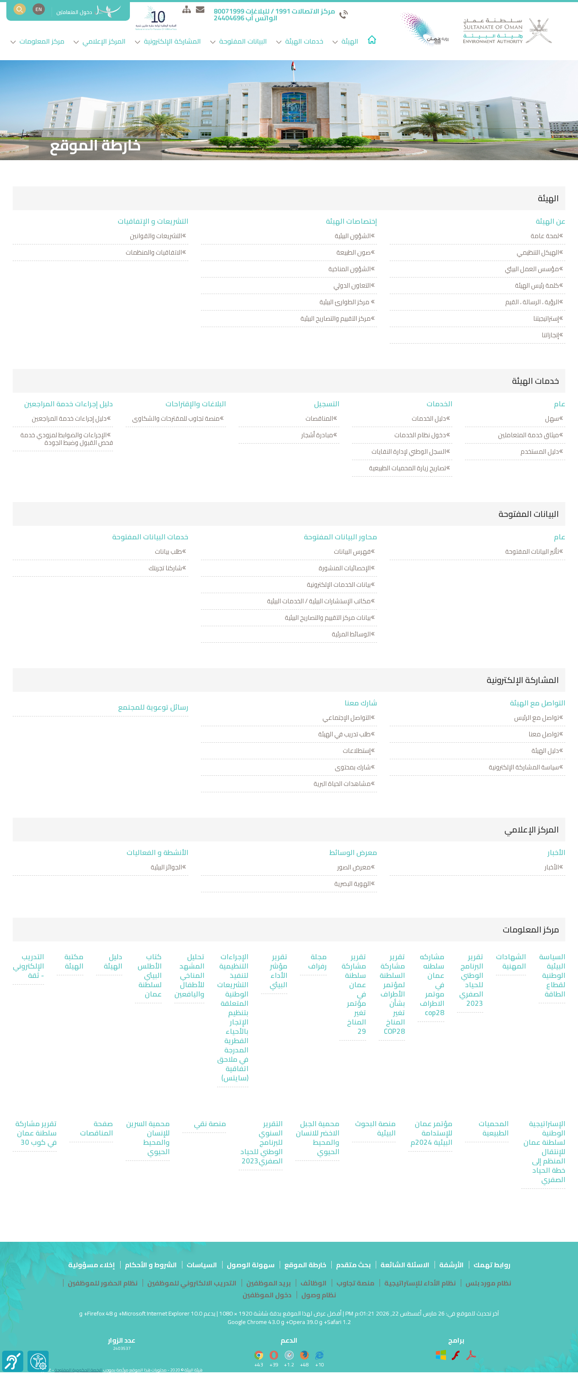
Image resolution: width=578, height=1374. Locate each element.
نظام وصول (318, 1294)
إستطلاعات (357, 750)
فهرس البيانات (352, 551)
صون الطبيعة (353, 252)
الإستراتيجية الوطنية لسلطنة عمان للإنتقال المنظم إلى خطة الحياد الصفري (544, 1151)
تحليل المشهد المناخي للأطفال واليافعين (189, 975)
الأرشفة (451, 1264)
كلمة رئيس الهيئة (537, 285)
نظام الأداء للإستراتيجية (420, 1283)
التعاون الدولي (352, 285)
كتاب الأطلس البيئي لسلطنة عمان (150, 975)
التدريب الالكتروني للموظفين (192, 1283)
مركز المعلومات (41, 41)
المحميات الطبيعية (494, 1128)
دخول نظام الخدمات (420, 435)
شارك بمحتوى (353, 767)
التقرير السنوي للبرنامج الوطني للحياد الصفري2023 (261, 1142)
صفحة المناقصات (96, 1128)
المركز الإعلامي (103, 41)
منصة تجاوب (355, 1283)
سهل (552, 418)
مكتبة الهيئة (73, 961)
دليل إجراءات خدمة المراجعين (69, 418)
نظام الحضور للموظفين (103, 1283)
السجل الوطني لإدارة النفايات (409, 451)
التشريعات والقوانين (156, 236)
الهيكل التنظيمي (538, 252)
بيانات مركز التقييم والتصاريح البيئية (328, 617)
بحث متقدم (353, 1264)
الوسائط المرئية (351, 634)
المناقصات (319, 418)
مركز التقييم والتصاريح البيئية (335, 318)
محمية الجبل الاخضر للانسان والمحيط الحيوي (317, 1137)
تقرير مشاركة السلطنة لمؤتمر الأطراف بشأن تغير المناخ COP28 (392, 994)
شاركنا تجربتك (165, 568)
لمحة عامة (545, 236)
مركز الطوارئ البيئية (345, 302)
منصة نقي (210, 1123)
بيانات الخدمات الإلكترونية (339, 584)
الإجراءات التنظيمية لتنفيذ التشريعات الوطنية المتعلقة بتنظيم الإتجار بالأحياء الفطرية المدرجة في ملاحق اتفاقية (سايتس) (232, 1017)
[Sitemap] (186, 9)
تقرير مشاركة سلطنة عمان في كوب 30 (36, 1133)
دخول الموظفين (267, 1294)
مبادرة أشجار (317, 435)
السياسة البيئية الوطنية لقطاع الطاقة (552, 975)
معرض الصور (354, 867)
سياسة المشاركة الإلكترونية (524, 767)
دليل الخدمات (429, 418)
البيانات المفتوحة (242, 41)
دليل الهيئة (545, 750)
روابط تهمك (491, 1264)
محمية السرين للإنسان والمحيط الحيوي (148, 1137)
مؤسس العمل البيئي (532, 269)
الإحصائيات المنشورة (345, 568)
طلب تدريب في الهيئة (344, 734)
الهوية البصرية (352, 883)
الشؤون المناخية (349, 269)
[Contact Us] (200, 9)
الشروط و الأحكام (151, 1264)
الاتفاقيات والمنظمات (154, 252)
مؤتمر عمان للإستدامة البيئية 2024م (431, 1133)
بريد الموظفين (268, 1283)
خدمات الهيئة (303, 41)
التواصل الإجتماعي (346, 717)
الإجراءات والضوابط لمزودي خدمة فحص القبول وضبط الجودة (66, 439)
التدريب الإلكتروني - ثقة (28, 966)
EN (39, 9)
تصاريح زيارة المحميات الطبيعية (407, 468)
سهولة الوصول (251, 1264)
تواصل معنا (543, 734)
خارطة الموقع (305, 1264)
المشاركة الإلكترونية (171, 41)
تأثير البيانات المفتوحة (532, 551)
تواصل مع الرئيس (536, 717)
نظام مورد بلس (488, 1283)
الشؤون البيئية (353, 236)
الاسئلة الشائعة (404, 1264)
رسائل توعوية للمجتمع (153, 707)
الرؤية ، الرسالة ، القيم (532, 302)
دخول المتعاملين (75, 12)
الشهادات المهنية (511, 961)
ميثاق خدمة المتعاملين (528, 435)
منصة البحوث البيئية (375, 1128)
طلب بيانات (168, 551)
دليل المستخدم (539, 451)
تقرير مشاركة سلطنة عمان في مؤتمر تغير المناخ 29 (353, 994)
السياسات (202, 1264)
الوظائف (313, 1283)
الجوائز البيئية (166, 867)
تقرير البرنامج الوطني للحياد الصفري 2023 (471, 980)
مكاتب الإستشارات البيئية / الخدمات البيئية (319, 601)
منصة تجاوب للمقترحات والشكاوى (176, 418)
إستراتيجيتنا (546, 318)
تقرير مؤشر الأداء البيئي (278, 970)
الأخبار (552, 867)
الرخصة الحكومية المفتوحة (78, 1370)
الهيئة (349, 41)
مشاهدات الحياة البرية (342, 783)
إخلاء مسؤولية (91, 1264)
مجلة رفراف (317, 961)
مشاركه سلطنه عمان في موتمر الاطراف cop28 (432, 984)
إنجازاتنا (550, 335)
